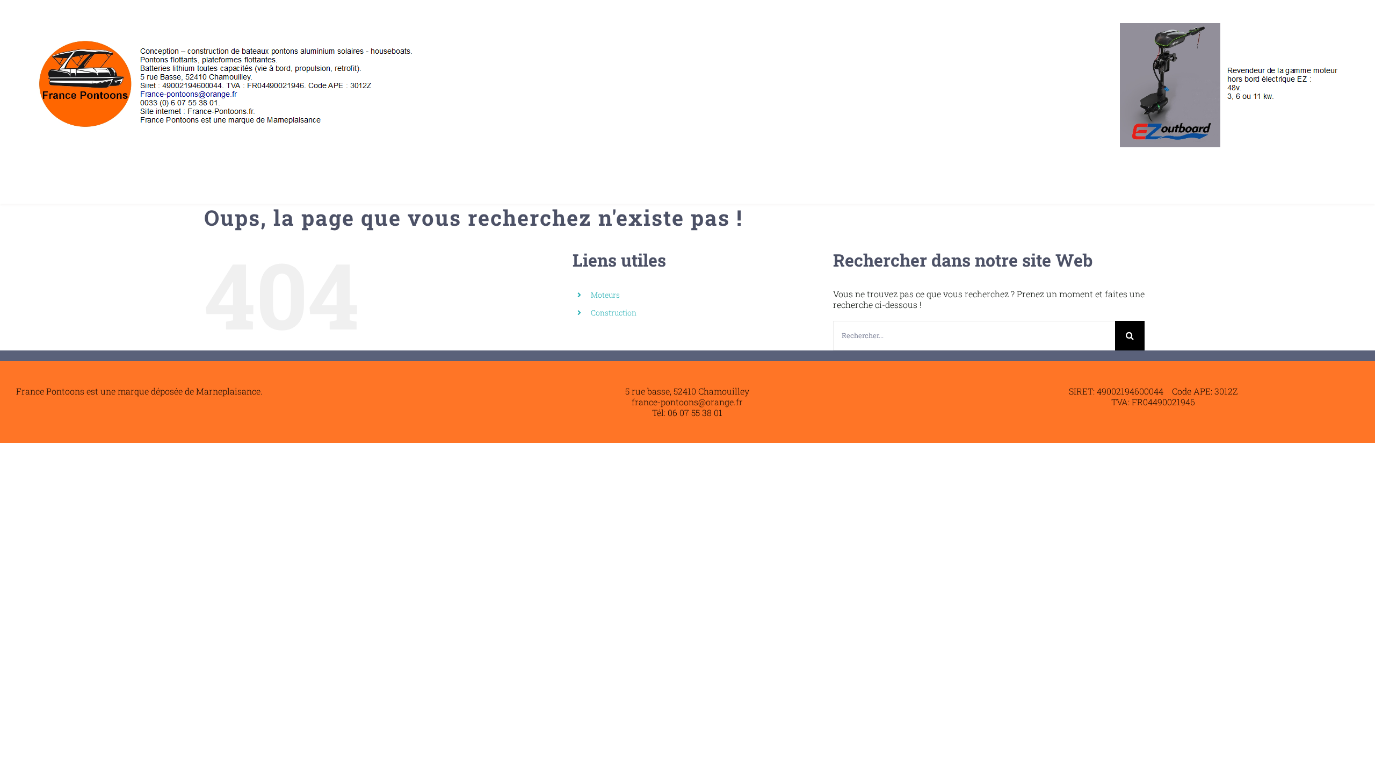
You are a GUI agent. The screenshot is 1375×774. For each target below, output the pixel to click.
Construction (613, 312)
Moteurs (605, 295)
